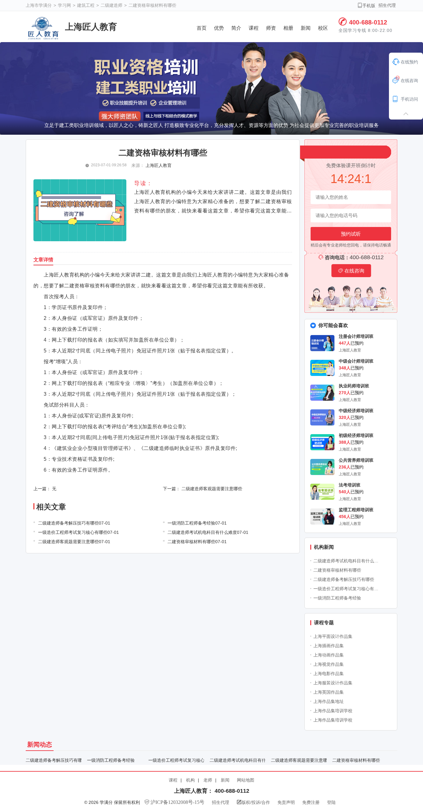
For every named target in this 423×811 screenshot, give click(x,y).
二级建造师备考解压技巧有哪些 (343, 579)
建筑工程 (86, 5)
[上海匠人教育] (43, 28)
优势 (219, 28)
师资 (271, 28)
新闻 (306, 28)
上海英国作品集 (328, 692)
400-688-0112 (368, 22)
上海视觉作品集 (328, 664)
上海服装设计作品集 (332, 682)
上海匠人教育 (91, 27)
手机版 (366, 5)
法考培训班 (349, 484)
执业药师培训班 (354, 385)
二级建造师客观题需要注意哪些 (211, 488)
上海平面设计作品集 (332, 636)
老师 (207, 780)
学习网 (65, 5)
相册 (288, 28)
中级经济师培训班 (356, 410)
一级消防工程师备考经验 (337, 597)
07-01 (104, 523)
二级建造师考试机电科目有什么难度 (347, 560)
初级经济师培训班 (356, 435)
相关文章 (51, 507)
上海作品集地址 (328, 701)
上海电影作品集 (328, 673)
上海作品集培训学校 (332, 710)
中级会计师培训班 (356, 361)
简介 (236, 28)
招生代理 (387, 5)
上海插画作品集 (328, 645)
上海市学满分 (39, 5)
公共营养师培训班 (356, 460)
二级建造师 (112, 5)
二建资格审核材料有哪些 (152, 5)
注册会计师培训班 (356, 336)
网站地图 (245, 780)
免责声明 (286, 802)
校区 (323, 28)
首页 (202, 28)
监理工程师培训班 (356, 509)
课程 (254, 28)
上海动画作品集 (328, 654)
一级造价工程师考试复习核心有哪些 (347, 588)
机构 (190, 780)
